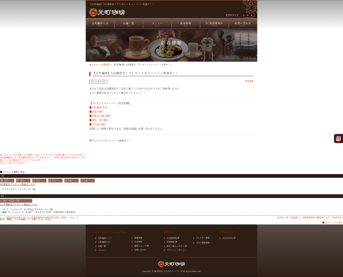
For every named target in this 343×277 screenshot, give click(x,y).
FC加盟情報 (172, 238)
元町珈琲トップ (105, 238)
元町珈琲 (105, 10)
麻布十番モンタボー (176, 246)
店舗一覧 (128, 24)
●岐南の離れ (96, 111)
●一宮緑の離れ (97, 124)
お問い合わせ (243, 24)
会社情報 (138, 241)
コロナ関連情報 (203, 242)
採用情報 (171, 242)
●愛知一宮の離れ (99, 120)
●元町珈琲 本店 (98, 107)
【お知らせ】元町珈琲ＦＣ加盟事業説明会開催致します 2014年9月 (309, 217)
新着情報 (185, 24)
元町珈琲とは (100, 24)
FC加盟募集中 (214, 24)
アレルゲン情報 (203, 237)
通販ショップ (140, 245)
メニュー (157, 24)
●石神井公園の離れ (100, 115)
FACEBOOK (227, 238)
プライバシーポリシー (176, 250)
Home (95, 64)
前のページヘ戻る (333, 222)
